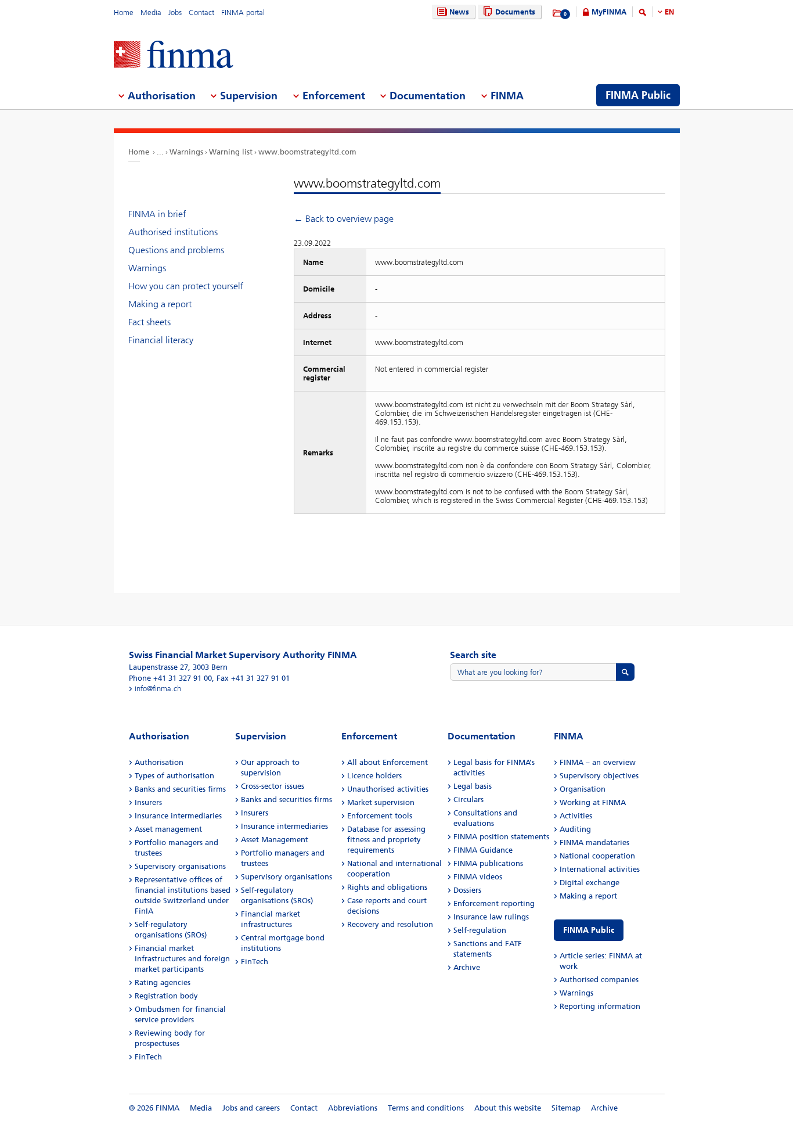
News (459, 12)
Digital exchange (589, 882)
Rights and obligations (387, 887)
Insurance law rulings (491, 916)
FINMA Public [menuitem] (638, 95)
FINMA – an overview (598, 762)
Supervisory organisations (180, 866)
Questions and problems (176, 250)
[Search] (642, 14)
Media (150, 12)
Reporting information (600, 1006)
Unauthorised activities (387, 789)
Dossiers (467, 890)
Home (124, 12)
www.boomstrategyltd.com (307, 152)
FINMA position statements (501, 836)
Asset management (168, 829)
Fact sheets (149, 322)
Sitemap (566, 1108)
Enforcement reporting (494, 903)
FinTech (148, 1056)
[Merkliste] (557, 13)
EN (669, 12)
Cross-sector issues (272, 786)
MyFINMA (609, 12)
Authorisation (159, 762)
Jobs (175, 12)
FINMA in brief (157, 214)
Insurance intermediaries (178, 815)
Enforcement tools (379, 815)
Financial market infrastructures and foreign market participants (182, 958)
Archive (466, 967)
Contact (201, 12)
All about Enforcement (387, 762)
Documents (515, 12)
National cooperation (597, 855)
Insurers (148, 802)
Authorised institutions (173, 232)
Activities (576, 815)
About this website (507, 1108)
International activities (600, 869)
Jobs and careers (251, 1108)
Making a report (160, 304)
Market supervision (380, 802)
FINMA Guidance (483, 850)
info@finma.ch (158, 688)
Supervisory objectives (599, 775)
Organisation (582, 789)
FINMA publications (488, 863)
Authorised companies (599, 979)
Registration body (166, 995)
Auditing (575, 829)
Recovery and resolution (390, 924)
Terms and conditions (426, 1108)
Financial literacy (160, 340)
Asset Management (274, 839)
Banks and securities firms (180, 789)
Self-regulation (479, 930)
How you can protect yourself (185, 286)
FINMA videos (477, 876)
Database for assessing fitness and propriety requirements (386, 839)
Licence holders (374, 775)
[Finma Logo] (173, 55)
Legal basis (472, 786)
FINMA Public (588, 930)
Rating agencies (162, 982)
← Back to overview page (344, 218)
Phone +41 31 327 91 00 (170, 678)
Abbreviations (352, 1108)
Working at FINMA (593, 802)
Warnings (186, 152)
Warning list (231, 152)
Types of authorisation (174, 775)
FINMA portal (243, 12)
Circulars (468, 799)
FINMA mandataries (594, 842)
